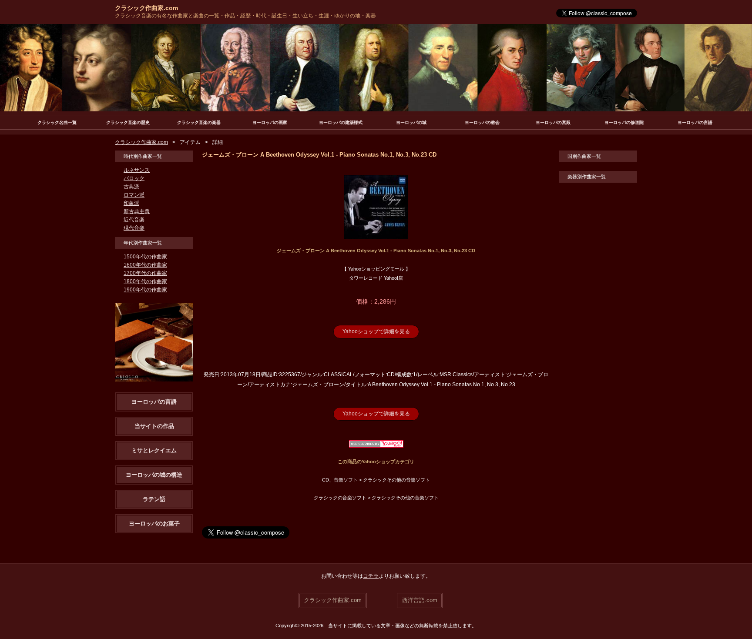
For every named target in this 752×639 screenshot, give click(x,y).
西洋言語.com (419, 600)
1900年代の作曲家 (145, 290)
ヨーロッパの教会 (482, 122)
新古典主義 (137, 211)
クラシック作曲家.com (146, 7)
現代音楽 (134, 228)
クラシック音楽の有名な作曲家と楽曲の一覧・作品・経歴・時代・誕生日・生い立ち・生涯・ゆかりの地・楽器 (245, 16)
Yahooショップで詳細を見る (376, 331)
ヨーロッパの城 (411, 122)
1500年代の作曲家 (145, 257)
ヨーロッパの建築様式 (341, 122)
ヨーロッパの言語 (695, 122)
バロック (134, 178)
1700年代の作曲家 (145, 273)
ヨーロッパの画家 (269, 122)
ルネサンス (137, 170)
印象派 (131, 203)
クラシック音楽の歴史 (128, 122)
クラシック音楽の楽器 (199, 122)
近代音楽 (134, 220)
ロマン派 (134, 195)
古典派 (131, 187)
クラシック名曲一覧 (57, 122)
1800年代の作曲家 (145, 281)
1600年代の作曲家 (145, 265)
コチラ (371, 576)
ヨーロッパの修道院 (624, 122)
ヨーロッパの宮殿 (553, 122)
